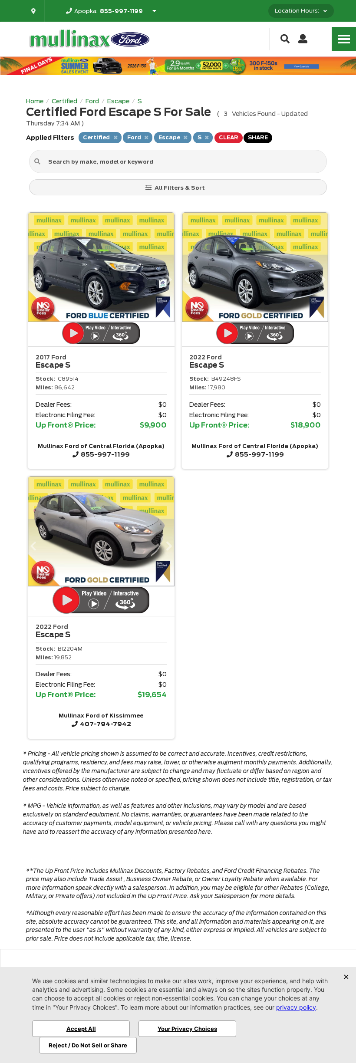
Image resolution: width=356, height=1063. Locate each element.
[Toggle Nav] (344, 39)
